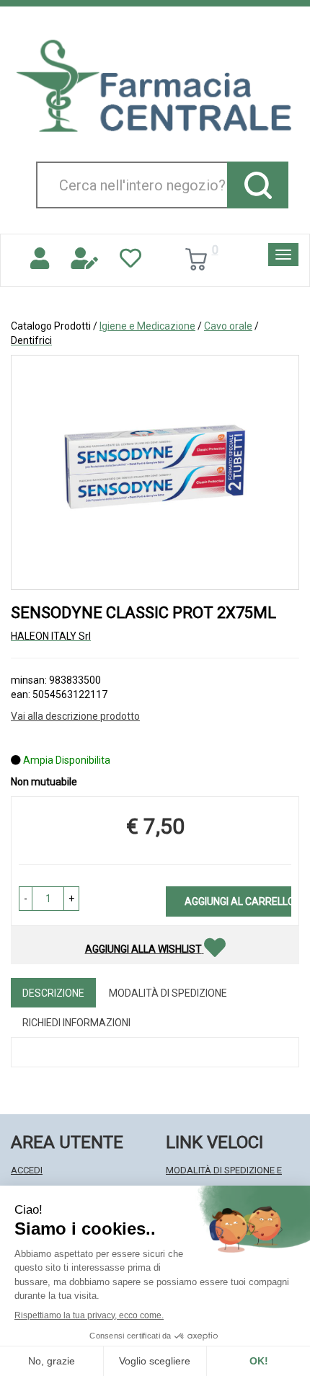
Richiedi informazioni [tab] (76, 1022)
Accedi (27, 1170)
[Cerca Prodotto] (257, 185)
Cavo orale (228, 326)
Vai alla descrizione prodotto (75, 716)
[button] (25, 898)
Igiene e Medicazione (147, 326)
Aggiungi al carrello (238, 901)
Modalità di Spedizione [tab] (168, 993)
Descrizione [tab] (53, 993)
